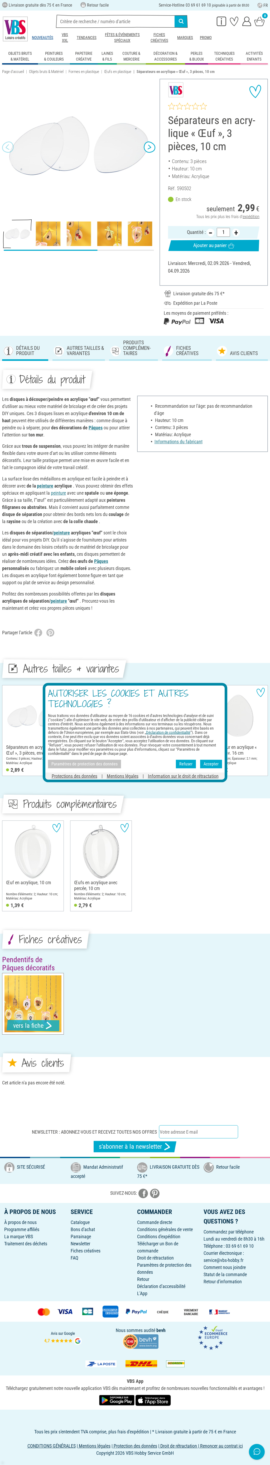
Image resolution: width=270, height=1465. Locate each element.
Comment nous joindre (225, 1267)
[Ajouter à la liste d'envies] (255, 91)
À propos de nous (20, 1222)
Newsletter (80, 1243)
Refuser (185, 763)
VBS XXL (65, 37)
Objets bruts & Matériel (46, 71)
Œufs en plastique (117, 71)
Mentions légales (122, 776)
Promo (206, 37)
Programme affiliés (21, 1229)
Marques (185, 37)
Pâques (96, 427)
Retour (143, 1279)
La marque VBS (18, 1236)
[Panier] (259, 21)
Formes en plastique (84, 71)
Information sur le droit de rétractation (183, 776)
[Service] (221, 21)
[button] (8, 147)
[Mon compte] (246, 21)
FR (265, 5)
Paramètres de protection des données (84, 763)
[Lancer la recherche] (181, 21)
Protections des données (74, 776)
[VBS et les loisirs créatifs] (15, 29)
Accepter (211, 763)
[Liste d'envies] (234, 21)
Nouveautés (42, 37)
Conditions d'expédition (158, 1236)
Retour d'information (223, 1281)
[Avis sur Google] (63, 1337)
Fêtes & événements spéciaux (122, 37)
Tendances (87, 37)
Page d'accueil (13, 71)
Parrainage (81, 1236)
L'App (142, 1293)
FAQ (74, 1258)
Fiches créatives (159, 37)
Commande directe (154, 1222)
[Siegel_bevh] (140, 1341)
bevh (161, 1330)
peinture (45, 486)
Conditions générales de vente (165, 1229)
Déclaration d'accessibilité (161, 1286)
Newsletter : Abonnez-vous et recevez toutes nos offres (94, 1132)
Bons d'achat (83, 1229)
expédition (251, 216)
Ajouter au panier (210, 245)
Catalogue (80, 1222)
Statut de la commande (225, 1274)
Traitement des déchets (25, 1243)
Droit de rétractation (155, 1258)
